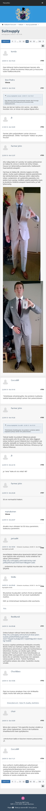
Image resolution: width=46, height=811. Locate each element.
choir (13, 711)
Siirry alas (6, 41)
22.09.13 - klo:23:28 (8, 493)
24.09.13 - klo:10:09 (8, 721)
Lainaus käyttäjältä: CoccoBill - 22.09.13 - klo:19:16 (21, 425)
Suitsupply (11, 31)
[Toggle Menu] (42, 3)
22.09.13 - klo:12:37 (8, 155)
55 (34, 41)
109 (40, 41)
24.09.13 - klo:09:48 (8, 626)
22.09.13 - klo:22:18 (8, 465)
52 (23, 41)
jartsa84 (14, 538)
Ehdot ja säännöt (20, 808)
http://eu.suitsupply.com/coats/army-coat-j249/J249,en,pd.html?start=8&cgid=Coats (19, 561)
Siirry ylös (6, 781)
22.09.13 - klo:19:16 (8, 389)
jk (11, 117)
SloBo (13, 577)
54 (30, 41)
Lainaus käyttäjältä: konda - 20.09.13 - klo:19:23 (20, 96)
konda (14, 51)
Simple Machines (28, 804)
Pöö (4, 608)
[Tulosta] (43, 45)
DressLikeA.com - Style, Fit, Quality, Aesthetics (23, 703)
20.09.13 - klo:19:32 (8, 88)
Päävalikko (6, 3)
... (17, 41)
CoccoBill (15, 380)
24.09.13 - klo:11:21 (8, 758)
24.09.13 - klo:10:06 (8, 681)
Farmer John (16, 146)
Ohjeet (10, 808)
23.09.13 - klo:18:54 (8, 547)
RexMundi (15, 616)
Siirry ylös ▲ (33, 808)
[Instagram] (23, 798)
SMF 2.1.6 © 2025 (16, 804)
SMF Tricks (25, 802)
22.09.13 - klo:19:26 (8, 418)
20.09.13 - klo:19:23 (8, 61)
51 (20, 41)
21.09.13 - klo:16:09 (8, 127)
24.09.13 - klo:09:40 (8, 585)
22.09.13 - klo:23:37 (8, 520)
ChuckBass (16, 671)
